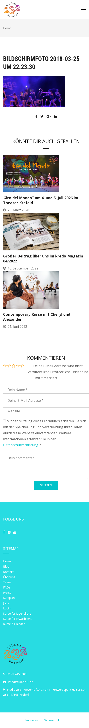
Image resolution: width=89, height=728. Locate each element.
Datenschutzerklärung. (21, 445)
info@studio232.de (20, 682)
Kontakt (8, 572)
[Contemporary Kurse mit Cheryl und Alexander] (31, 289)
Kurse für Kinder (14, 624)
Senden (46, 485)
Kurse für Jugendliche (17, 613)
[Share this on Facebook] (36, 116)
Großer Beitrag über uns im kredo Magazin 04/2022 (43, 258)
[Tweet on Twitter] (41, 116)
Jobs (6, 603)
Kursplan (9, 598)
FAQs (6, 587)
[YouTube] (14, 532)
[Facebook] (4, 532)
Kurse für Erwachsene (17, 619)
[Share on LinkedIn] (55, 116)
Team (7, 582)
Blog (6, 566)
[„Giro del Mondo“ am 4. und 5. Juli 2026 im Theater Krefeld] (31, 173)
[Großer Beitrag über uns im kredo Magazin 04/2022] (31, 231)
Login (7, 608)
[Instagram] (9, 532)
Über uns (9, 577)
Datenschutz (52, 720)
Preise (7, 593)
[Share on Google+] (49, 116)
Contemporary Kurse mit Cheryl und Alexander (36, 317)
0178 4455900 (16, 674)
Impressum (33, 720)
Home (7, 561)
